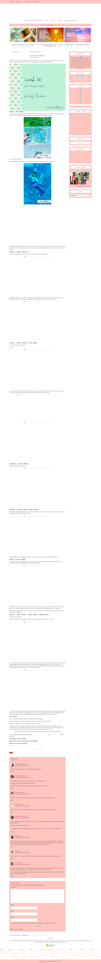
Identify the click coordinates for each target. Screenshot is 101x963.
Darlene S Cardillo (19, 776)
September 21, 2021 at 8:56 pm (22, 818)
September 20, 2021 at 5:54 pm (22, 777)
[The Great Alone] (76, 180)
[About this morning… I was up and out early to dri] (35, 954)
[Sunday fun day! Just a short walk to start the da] (96, 954)
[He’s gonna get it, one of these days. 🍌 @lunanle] (55, 954)
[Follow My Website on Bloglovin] (80, 78)
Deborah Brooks (19, 792)
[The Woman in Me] (74, 184)
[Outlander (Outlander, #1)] (71, 184)
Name (12, 905)
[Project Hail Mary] (84, 175)
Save (11, 752)
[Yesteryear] (79, 179)
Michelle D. (17, 804)
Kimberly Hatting (19, 764)
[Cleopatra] (82, 175)
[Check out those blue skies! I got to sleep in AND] (66, 954)
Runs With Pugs (50, 11)
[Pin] (38, 749)
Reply (12, 771)
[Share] (34, 749)
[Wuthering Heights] (87, 179)
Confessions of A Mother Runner (40, 734)
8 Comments (43, 57)
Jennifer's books (80, 170)
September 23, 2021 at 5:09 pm (22, 864)
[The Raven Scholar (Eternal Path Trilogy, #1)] (82, 184)
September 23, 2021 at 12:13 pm (22, 852)
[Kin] (76, 175)
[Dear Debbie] (87, 176)
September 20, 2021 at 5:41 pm (22, 765)
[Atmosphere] (79, 175)
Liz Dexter (17, 863)
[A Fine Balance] (71, 180)
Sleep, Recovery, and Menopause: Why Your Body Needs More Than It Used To (80, 161)
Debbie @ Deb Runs (20, 816)
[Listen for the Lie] (76, 184)
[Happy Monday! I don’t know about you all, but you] (86, 954)
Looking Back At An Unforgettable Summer (77, 44)
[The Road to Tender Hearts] (79, 184)
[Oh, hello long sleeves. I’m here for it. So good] (45, 954)
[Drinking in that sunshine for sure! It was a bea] (25, 954)
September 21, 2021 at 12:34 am (22, 806)
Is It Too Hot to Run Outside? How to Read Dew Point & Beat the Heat (50, 45)
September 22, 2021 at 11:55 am (22, 837)
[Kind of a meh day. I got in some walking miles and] (76, 954)
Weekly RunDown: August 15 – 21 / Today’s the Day (42, 828)
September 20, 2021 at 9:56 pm (22, 794)
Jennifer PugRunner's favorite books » (84, 186)
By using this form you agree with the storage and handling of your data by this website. (34, 923)
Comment (14, 887)
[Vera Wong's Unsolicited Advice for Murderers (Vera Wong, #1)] (82, 180)
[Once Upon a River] (84, 179)
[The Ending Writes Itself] (74, 179)
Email (12, 911)
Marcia (16, 836)
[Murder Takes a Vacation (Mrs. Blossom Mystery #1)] (84, 184)
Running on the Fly (55, 734)
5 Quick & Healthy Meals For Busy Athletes (23, 44)
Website (13, 917)
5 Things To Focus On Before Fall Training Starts (80, 158)
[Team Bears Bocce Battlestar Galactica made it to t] (5, 954)
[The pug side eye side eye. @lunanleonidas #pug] (15, 954)
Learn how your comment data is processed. (40, 935)
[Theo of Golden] (71, 176)
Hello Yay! (60, 961)
